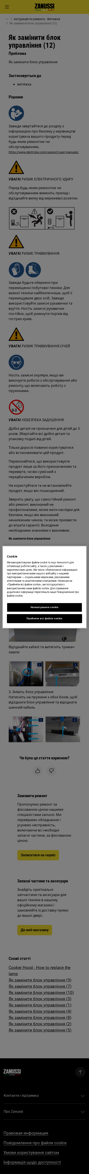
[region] (44, 586)
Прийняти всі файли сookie (44, 618)
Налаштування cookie (45, 607)
